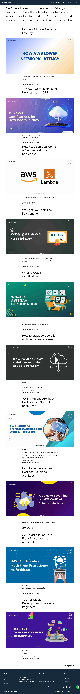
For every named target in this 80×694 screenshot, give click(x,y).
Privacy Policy (57, 691)
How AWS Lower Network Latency (45, 676)
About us (58, 2)
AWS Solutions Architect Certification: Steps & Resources (38, 402)
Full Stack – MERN (22, 677)
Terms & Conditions (66, 691)
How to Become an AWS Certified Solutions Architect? (38, 472)
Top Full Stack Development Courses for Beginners (39, 603)
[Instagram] (69, 686)
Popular (37, 84)
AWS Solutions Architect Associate (26, 676)
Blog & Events (32, 84)
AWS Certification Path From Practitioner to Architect (37, 538)
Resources (70, 2)
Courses (64, 2)
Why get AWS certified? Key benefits (46, 684)
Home (52, 2)
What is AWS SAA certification (45, 686)
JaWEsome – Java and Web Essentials (26, 681)
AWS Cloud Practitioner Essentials (25, 679)
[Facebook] (63, 686)
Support (6, 683)
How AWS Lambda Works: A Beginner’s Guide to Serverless (39, 150)
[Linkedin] (66, 686)
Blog (76, 2)
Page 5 (18, 666)
